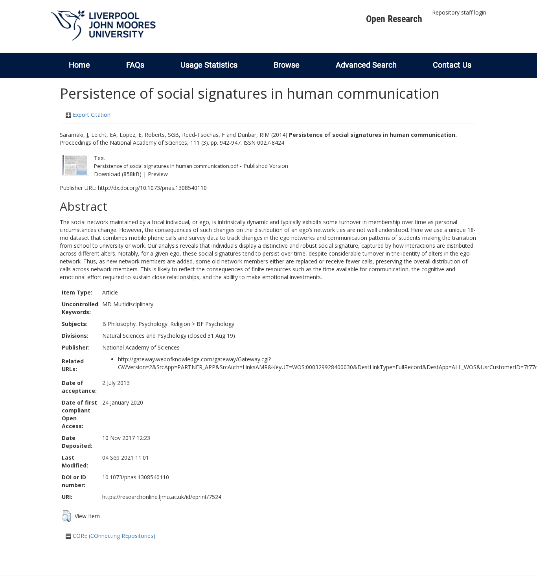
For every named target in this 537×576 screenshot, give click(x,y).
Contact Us (452, 65)
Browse (287, 65)
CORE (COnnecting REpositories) (113, 535)
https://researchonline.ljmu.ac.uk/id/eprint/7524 (161, 497)
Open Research (394, 18)
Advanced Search (366, 65)
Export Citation (90, 114)
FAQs (135, 65)
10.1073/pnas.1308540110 (135, 477)
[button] (66, 516)
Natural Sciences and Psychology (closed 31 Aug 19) (168, 335)
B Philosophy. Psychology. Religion (146, 324)
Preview (158, 174)
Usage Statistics (208, 65)
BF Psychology (215, 324)
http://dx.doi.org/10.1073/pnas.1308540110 (152, 187)
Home (79, 65)
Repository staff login (459, 12)
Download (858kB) (118, 174)
